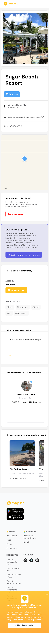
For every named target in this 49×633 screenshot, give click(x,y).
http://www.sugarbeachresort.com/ (25, 117)
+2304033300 (15, 126)
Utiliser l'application (24, 625)
